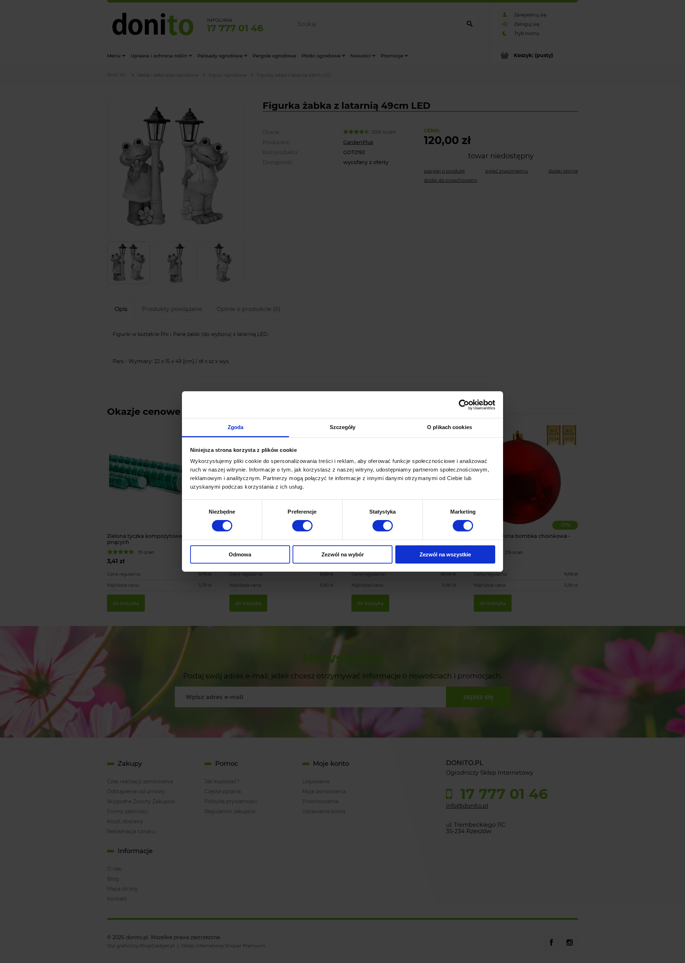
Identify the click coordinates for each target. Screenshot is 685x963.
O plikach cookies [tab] (449, 427)
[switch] (302, 525)
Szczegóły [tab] (343, 427)
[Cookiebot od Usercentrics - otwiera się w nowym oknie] (464, 404)
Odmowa (240, 554)
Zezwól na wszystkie (445, 554)
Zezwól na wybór (342, 554)
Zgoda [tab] (236, 427)
